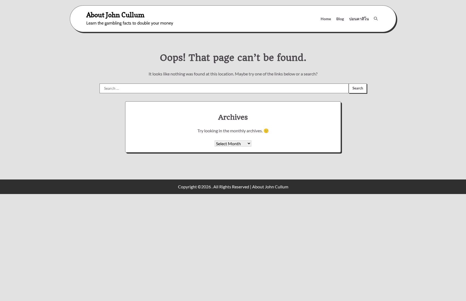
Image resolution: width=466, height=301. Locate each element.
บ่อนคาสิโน (359, 18)
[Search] (376, 19)
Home (326, 18)
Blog (340, 18)
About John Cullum (115, 15)
